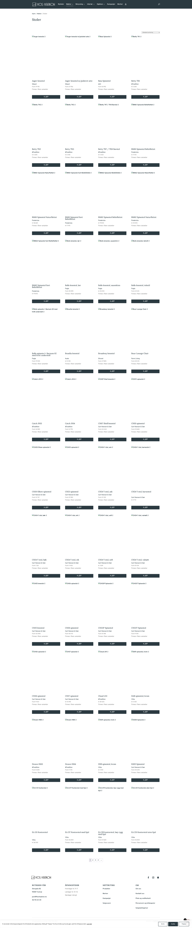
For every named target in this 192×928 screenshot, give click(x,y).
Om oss (138, 889)
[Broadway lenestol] (112, 327)
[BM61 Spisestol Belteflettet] (145, 123)
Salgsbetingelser (142, 908)
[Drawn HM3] (46, 738)
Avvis (162, 924)
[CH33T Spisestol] (145, 601)
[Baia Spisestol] (112, 54)
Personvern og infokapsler (145, 903)
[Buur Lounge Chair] (145, 327)
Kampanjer (111, 4)
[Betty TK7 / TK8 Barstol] (112, 123)
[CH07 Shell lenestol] (112, 397)
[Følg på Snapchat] (158, 878)
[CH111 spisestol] (145, 397)
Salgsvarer (107, 903)
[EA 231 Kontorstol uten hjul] (145, 806)
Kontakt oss (140, 894)
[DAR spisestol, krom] (145, 670)
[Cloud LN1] (112, 670)
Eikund (100, 359)
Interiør (90, 4)
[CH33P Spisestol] (112, 601)
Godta (173, 924)
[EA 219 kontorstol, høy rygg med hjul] (112, 806)
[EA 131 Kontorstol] (46, 806)
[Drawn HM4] (79, 738)
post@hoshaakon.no (39, 897)
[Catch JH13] (46, 397)
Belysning (79, 4)
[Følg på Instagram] (153, 878)
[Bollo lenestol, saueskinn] (112, 259)
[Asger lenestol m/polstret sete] (79, 54)
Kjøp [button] (79, 233)
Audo (67, 359)
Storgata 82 (36, 889)
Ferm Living (135, 359)
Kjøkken (100, 4)
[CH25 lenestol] (46, 601)
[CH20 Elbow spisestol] (46, 465)
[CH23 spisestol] (79, 465)
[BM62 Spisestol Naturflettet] (145, 191)
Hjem (34, 14)
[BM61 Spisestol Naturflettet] (46, 191)
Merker (120, 4)
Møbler (68, 4)
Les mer (89, 924)
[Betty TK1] (145, 54)
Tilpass (184, 924)
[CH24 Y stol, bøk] (46, 533)
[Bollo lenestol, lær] (79, 259)
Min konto (125, 4)
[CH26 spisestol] (79, 601)
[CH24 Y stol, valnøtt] (145, 533)
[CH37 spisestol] (79, 670)
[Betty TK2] (46, 123)
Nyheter (61, 4)
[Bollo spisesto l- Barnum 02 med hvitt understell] (46, 327)
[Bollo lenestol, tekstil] (145, 259)
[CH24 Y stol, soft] (112, 533)
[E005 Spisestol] (145, 738)
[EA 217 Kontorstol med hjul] (79, 806)
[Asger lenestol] (46, 54)
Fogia (67, 289)
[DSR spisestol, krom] (112, 738)
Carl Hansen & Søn (105, 427)
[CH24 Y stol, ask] (112, 465)
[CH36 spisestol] (46, 670)
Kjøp (46, 97)
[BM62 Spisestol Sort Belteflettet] (46, 259)
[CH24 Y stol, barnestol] (145, 465)
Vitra (133, 699)
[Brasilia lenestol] (79, 327)
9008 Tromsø (37, 892)
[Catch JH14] (79, 397)
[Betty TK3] (79, 123)
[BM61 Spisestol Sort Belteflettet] (79, 191)
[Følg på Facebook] (148, 878)
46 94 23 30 (36, 900)
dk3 (99, 84)
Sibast (34, 84)
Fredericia (134, 152)
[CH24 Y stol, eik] (79, 533)
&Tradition (135, 84)
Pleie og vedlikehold (143, 898)
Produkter (106, 889)
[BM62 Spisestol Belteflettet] (112, 191)
